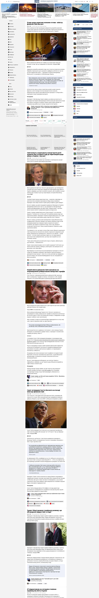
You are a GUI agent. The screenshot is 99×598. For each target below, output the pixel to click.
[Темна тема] (11, 1)
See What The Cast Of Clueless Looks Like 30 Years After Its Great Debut (32, 148)
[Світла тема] (7, 1)
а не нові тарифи (46, 370)
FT (42, 309)
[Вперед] (97, 11)
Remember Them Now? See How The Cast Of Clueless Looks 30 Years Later (59, 148)
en (89, 1)
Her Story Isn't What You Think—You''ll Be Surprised (32, 136)
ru (92, 1)
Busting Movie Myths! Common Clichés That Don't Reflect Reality (59, 136)
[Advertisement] (83, 126)
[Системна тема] (9, 1)
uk (87, 1)
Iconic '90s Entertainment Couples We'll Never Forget (46, 136)
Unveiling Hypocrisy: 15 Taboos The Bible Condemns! (45, 148)
